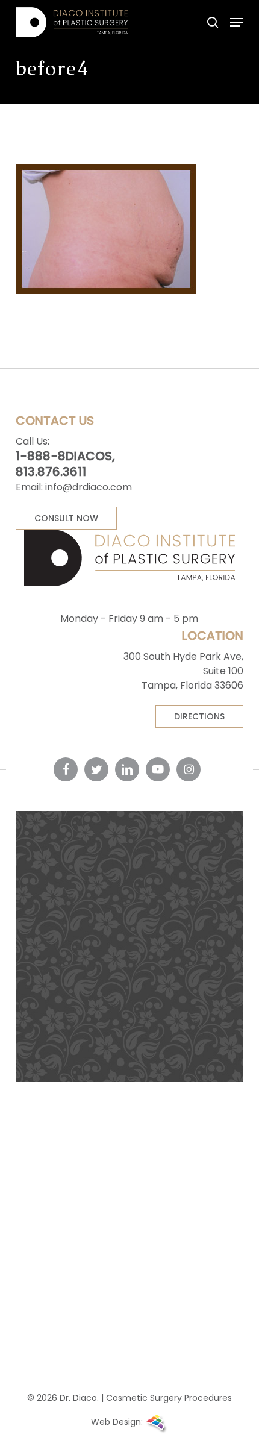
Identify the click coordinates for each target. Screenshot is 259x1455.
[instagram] (188, 769)
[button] (236, 22)
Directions (199, 716)
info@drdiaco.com (88, 487)
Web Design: (118, 1422)
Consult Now (66, 518)
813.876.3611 (51, 471)
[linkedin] (127, 769)
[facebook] (66, 769)
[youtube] (158, 769)
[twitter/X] (96, 769)
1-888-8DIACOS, (65, 456)
